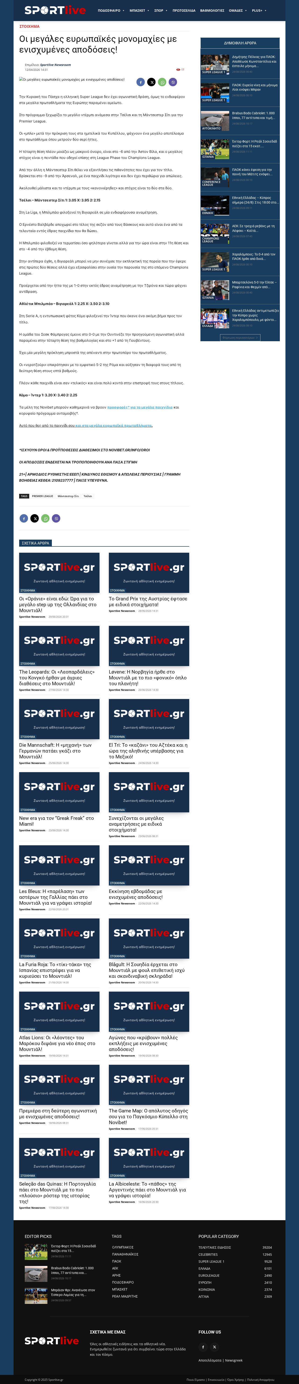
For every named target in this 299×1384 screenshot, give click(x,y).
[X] (151, 82)
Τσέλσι (88, 496)
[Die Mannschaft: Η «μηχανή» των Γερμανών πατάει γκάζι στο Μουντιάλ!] (59, 719)
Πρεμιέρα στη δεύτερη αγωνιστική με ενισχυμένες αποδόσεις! (58, 1113)
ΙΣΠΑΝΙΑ (208, 157)
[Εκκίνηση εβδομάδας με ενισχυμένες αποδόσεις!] (149, 865)
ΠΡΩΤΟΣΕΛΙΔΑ (184, 10)
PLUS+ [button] (257, 10)
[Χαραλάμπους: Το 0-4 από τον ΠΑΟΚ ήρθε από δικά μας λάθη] (215, 262)
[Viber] (173, 82)
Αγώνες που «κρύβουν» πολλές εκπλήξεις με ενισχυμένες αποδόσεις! (143, 1043)
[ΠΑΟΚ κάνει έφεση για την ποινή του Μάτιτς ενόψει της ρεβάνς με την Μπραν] (215, 177)
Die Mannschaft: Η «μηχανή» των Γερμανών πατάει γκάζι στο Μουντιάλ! (55, 751)
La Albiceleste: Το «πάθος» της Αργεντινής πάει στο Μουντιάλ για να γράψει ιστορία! (147, 1189)
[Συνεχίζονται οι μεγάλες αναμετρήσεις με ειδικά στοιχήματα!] (149, 792)
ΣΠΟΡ (158, 10)
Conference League (211, 183)
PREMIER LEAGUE (42, 496)
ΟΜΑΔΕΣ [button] (236, 10)
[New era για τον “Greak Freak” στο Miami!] (59, 792)
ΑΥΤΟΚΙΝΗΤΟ (211, 128)
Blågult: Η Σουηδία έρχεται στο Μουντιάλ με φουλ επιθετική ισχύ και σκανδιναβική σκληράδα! (147, 970)
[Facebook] (140, 82)
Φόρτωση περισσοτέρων (239, 338)
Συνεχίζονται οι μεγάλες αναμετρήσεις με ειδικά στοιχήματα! (136, 824)
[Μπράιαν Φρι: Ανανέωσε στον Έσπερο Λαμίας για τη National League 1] (36, 1296)
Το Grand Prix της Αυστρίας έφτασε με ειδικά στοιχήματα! (148, 601)
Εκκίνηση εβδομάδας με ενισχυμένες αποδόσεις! (136, 894)
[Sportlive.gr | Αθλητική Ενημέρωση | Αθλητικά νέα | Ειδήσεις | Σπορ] (52, 1340)
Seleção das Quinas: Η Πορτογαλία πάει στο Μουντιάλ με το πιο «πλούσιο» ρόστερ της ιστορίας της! (57, 1192)
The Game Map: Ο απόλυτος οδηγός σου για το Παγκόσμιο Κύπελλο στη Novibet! (148, 1116)
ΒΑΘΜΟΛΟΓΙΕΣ (212, 10)
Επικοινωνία (216, 1380)
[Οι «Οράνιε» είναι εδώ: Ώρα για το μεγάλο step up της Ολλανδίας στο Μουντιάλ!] (59, 573)
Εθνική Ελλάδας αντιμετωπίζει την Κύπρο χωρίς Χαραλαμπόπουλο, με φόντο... (255, 315)
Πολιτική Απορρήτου (260, 1380)
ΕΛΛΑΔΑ (207, 326)
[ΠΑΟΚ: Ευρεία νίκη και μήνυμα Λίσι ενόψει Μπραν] (215, 93)
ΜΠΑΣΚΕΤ (137, 10)
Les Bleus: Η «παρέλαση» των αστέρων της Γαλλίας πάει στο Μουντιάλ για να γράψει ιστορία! (55, 897)
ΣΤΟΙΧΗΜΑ (29, 26)
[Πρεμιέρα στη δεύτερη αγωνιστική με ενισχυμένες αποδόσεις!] (59, 1085)
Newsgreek (233, 1360)
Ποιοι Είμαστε (196, 1380)
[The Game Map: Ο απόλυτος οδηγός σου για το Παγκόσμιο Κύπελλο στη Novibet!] (149, 1085)
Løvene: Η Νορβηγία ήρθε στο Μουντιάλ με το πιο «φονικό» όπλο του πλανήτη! (148, 677)
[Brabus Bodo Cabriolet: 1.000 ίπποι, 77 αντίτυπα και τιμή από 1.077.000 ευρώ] (215, 121)
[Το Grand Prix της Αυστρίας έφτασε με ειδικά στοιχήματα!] (149, 573)
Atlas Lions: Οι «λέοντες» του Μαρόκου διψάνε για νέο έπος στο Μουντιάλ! (57, 1043)
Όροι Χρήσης (235, 1380)
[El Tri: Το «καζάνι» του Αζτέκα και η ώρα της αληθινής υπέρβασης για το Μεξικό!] (149, 719)
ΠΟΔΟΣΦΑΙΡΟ (109, 10)
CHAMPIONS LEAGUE (210, 240)
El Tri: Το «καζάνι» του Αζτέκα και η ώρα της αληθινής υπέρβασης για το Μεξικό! (148, 751)
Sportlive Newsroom (55, 65)
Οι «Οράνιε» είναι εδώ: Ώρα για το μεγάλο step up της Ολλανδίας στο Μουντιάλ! (57, 604)
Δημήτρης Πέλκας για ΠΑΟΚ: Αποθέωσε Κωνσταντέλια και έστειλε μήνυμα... (254, 61)
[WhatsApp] (162, 82)
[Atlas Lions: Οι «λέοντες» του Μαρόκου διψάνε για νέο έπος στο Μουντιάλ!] (59, 1012)
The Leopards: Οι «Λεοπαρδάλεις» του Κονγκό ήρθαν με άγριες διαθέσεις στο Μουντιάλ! (57, 677)
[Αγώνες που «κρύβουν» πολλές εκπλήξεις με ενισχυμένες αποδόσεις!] (149, 1012)
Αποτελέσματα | (211, 1360)
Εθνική (207, 213)
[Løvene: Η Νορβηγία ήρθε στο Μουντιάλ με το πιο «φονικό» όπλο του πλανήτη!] (149, 646)
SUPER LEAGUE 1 (213, 72)
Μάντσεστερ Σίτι (68, 496)
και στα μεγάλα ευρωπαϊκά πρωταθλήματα (113, 425)
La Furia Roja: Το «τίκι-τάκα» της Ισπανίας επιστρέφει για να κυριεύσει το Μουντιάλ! (55, 970)
